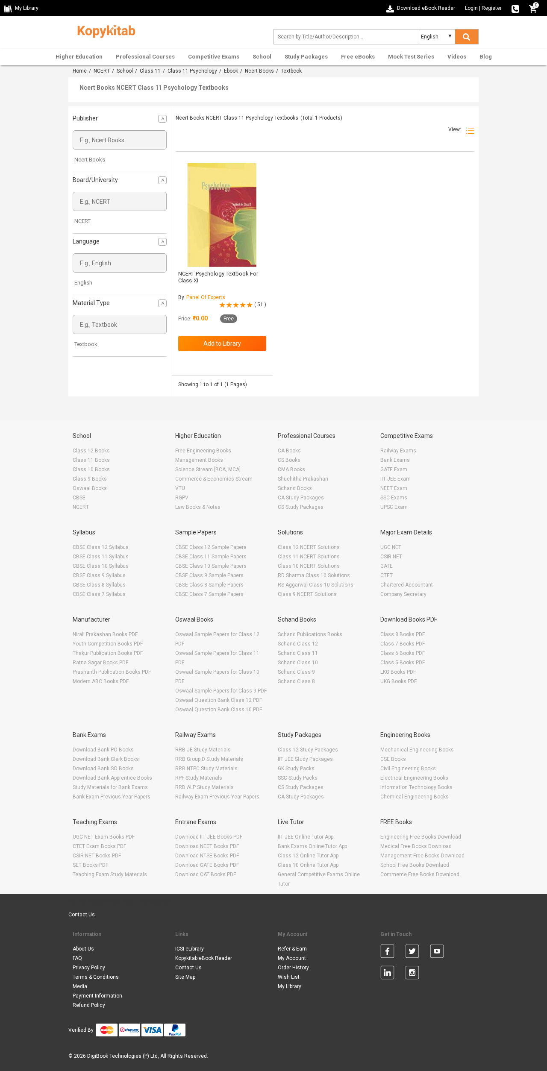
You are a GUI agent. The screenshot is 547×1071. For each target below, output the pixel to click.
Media (80, 986)
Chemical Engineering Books (414, 797)
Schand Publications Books (310, 634)
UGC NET (390, 547)
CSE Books (393, 759)
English (83, 282)
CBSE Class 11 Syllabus (101, 557)
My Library (289, 986)
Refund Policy (89, 1005)
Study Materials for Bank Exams (110, 787)
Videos (456, 56)
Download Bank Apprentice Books (112, 778)
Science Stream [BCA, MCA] (208, 469)
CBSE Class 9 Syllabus (99, 575)
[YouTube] (437, 952)
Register (492, 8)
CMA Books (291, 469)
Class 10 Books (91, 469)
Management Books (199, 460)
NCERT (102, 71)
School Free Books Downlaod (414, 865)
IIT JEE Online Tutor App (305, 837)
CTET (386, 575)
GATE (386, 566)
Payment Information (97, 996)
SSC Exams (393, 498)
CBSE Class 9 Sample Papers (209, 575)
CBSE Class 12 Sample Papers (211, 547)
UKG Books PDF (398, 681)
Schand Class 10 (298, 663)
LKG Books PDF (398, 672)
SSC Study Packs (298, 778)
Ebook (231, 71)
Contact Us (81, 915)
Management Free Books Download (422, 856)
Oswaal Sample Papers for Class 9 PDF (221, 691)
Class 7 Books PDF (402, 644)
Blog (485, 56)
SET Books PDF (90, 865)
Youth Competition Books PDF (108, 644)
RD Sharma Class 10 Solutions (314, 575)
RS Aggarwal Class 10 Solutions (315, 585)
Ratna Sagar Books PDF (100, 663)
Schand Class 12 (298, 644)
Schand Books (295, 488)
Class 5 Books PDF (402, 663)
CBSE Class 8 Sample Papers (209, 585)
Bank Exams (395, 460)
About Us (83, 949)
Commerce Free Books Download (419, 874)
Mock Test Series (411, 56)
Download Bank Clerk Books (106, 759)
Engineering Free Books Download (420, 837)
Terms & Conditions (96, 977)
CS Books (289, 460)
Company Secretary (403, 594)
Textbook (85, 344)
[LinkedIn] (387, 974)
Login (471, 8)
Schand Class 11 (298, 653)
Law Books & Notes (198, 507)
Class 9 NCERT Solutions (307, 594)
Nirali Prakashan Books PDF (105, 634)
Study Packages (306, 56)
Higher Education (79, 56)
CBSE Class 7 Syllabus (99, 594)
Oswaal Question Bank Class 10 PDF (218, 710)
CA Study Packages (301, 498)
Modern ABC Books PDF (101, 681)
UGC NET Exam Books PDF (104, 837)
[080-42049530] (515, 8)
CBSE (79, 498)
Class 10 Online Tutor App (308, 865)
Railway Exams (398, 451)
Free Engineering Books (203, 451)
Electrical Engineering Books (414, 778)
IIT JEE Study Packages (305, 759)
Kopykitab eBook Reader (203, 958)
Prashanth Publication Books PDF (112, 672)
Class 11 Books (91, 460)
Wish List (289, 977)
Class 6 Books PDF (402, 653)
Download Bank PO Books (103, 750)
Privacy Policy (89, 968)
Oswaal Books (90, 488)
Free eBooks (358, 56)
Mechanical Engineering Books (417, 750)
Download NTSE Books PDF (207, 856)
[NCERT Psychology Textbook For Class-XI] (222, 215)
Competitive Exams (213, 56)
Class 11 (150, 71)
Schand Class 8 (296, 681)
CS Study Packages (300, 507)
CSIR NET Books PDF (97, 856)
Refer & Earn (292, 949)
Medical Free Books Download (416, 846)
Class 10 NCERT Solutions (309, 566)
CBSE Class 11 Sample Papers (211, 557)
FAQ (77, 958)
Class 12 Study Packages (308, 750)
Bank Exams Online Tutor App (312, 846)
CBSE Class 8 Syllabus (99, 585)
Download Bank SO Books (103, 769)
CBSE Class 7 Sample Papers (209, 594)
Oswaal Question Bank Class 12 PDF (218, 700)
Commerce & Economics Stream (214, 479)
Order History (293, 968)
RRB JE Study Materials (203, 750)
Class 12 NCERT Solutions (309, 547)
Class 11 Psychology (192, 71)
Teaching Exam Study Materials (110, 874)
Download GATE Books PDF (207, 865)
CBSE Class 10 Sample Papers (211, 566)
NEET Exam (393, 488)
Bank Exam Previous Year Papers (111, 797)
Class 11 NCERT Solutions (309, 557)
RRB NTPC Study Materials (206, 769)
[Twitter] (412, 952)
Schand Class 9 (296, 672)
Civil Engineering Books (408, 769)
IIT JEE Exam (395, 479)
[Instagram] (412, 974)
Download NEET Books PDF (207, 846)
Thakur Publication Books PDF (108, 653)
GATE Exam (393, 469)
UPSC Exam (394, 507)
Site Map (185, 977)
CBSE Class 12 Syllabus (101, 547)
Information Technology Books (416, 787)
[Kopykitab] (104, 30)
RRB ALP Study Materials (204, 787)
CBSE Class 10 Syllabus (101, 566)
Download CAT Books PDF (205, 874)
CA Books (289, 451)
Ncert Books (259, 71)
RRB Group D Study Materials (209, 759)
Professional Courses (145, 56)
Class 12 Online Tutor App (308, 856)
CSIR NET (391, 557)
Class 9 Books (90, 479)
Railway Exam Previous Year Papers (217, 797)
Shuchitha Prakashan (303, 479)
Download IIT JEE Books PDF (208, 837)
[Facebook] (387, 952)
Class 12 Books (91, 451)
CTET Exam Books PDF (99, 846)
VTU (180, 488)
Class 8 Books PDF (402, 634)
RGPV (181, 498)
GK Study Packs (296, 769)
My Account (292, 958)
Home (80, 71)
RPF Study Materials (198, 778)
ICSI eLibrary (189, 949)
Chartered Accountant (406, 585)
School (262, 56)
